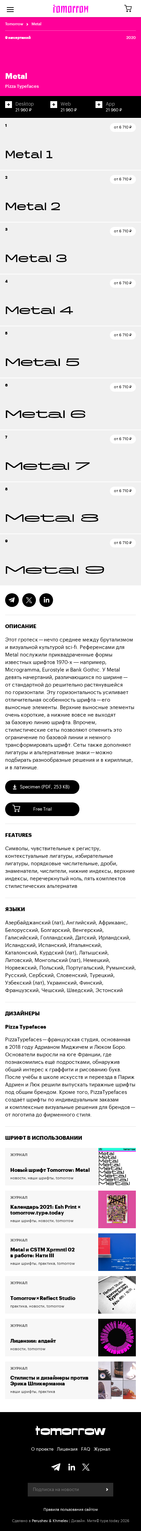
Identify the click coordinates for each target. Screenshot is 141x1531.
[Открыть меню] (10, 8)
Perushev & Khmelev (50, 1521)
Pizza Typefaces (22, 86)
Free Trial (42, 809)
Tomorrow (14, 24)
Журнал (102, 1449)
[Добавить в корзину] (8, 104)
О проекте (42, 1449)
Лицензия (67, 1449)
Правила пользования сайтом (70, 1510)
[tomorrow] (70, 8)
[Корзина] (130, 8)
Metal (36, 24)
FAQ (85, 1449)
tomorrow (71, 1431)
